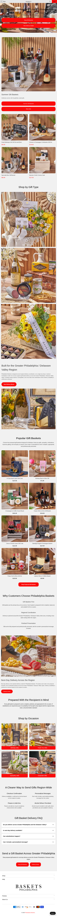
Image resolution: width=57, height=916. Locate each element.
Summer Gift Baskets (28, 103)
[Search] (50, 1)
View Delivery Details (28, 25)
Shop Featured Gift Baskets (28, 584)
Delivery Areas (6, 691)
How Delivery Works (9, 384)
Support (53, 913)
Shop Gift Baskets (28, 20)
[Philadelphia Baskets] (28, 1)
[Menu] (0, 1)
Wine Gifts (28, 109)
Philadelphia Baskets (30, 912)
